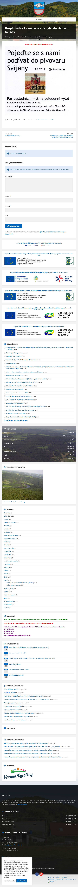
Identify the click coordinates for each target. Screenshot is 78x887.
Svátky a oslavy (9, 588)
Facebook (11, 728)
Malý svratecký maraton (13, 585)
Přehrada (7, 567)
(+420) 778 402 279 (70, 825)
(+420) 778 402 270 (70, 819)
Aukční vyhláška (10, 363)
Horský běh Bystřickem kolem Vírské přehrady (20, 583)
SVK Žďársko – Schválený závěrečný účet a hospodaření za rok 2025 (26, 379)
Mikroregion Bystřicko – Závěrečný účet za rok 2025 (21, 382)
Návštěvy (7, 542)
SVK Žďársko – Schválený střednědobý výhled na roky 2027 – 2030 (26, 406)
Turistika (6, 592)
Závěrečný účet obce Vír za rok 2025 (17, 393)
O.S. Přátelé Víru (9, 548)
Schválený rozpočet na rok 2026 (15, 413)
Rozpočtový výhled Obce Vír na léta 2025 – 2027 (20, 417)
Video (6, 598)
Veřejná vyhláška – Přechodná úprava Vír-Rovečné (21, 360)
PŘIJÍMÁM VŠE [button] (21, 881)
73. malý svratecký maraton (12, 703)
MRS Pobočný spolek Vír (11, 535)
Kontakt (64, 878)
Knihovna (7, 526)
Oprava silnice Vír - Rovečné (12, 710)
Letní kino (7, 532)
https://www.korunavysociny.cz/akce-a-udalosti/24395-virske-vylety (26, 743)
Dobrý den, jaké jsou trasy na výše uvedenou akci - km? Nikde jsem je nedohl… (33, 747)
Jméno (8, 196)
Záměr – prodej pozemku (13, 356)
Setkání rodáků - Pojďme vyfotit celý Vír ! (16, 716)
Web (6, 216)
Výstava (6, 608)
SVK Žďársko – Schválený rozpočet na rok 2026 (20, 410)
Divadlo (6, 519)
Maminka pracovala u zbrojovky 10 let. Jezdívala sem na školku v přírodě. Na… (33, 757)
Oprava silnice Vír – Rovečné (17, 653)
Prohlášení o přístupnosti (55, 880)
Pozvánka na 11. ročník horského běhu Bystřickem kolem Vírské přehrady (61, 136)
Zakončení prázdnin (15, 664)
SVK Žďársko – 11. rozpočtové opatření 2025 (19, 400)
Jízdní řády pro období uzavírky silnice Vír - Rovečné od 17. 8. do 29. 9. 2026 (26, 699)
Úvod (49, 878)
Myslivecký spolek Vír (10, 538)
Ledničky (6, 529)
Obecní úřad (7, 551)
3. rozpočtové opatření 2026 (14, 375)
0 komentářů (49, 120)
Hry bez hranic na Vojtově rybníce (19, 670)
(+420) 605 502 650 (70, 816)
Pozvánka (41, 120)
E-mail (8, 206)
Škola (5, 577)
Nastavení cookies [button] (10, 881)
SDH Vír (6, 574)
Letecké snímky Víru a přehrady (14, 502)
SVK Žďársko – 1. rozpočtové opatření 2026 (19, 396)
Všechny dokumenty (21, 420)
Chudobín (7, 513)
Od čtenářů (7, 558)
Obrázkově (7, 554)
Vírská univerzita (9, 601)
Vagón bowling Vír (9, 595)
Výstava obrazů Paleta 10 (12, 135)
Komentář (9, 176)
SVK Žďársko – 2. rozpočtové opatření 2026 (19, 386)
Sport (6, 580)
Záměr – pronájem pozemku (14, 353)
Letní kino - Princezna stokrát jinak (14, 720)
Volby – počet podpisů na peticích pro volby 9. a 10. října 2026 (24, 372)
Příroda (6, 570)
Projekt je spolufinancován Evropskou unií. (39, 243)
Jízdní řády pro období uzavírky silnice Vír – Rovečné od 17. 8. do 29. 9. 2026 (32, 658)
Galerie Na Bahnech (10, 522)
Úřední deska (12, 344)
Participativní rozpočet (11, 561)
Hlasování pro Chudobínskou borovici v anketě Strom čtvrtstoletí (28, 647)
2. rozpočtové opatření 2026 (14, 389)
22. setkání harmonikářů (16, 675)
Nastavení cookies (70, 880)
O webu (6, 545)
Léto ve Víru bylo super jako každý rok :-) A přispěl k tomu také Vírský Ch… (28, 750)
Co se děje (7, 516)
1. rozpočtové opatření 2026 (14, 403)
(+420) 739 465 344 (70, 822)
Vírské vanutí (8, 604)
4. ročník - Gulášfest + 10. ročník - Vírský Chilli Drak (19, 713)
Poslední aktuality (15, 686)
